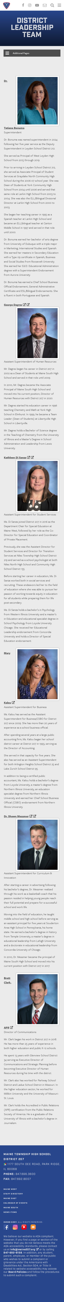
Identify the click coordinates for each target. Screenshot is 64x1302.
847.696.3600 (25, 1174)
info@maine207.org (22, 1249)
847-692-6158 (13, 1252)
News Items (10, 1212)
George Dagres (13, 305)
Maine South (11, 1207)
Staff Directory (13, 1194)
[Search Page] (52, 4)
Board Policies (17, 1272)
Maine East (10, 1198)
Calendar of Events (15, 1203)
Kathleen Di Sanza (15, 457)
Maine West (10, 1189)
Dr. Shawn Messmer (16, 816)
